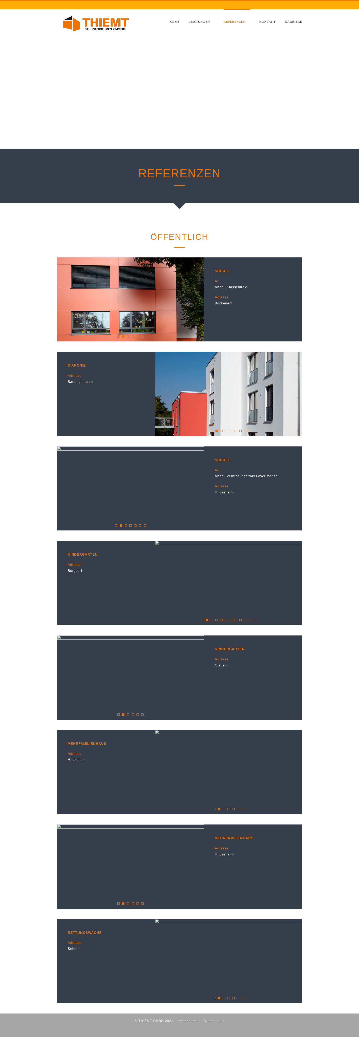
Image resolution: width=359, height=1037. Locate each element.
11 (250, 620)
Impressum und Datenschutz (201, 1021)
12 (255, 620)
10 (245, 620)
